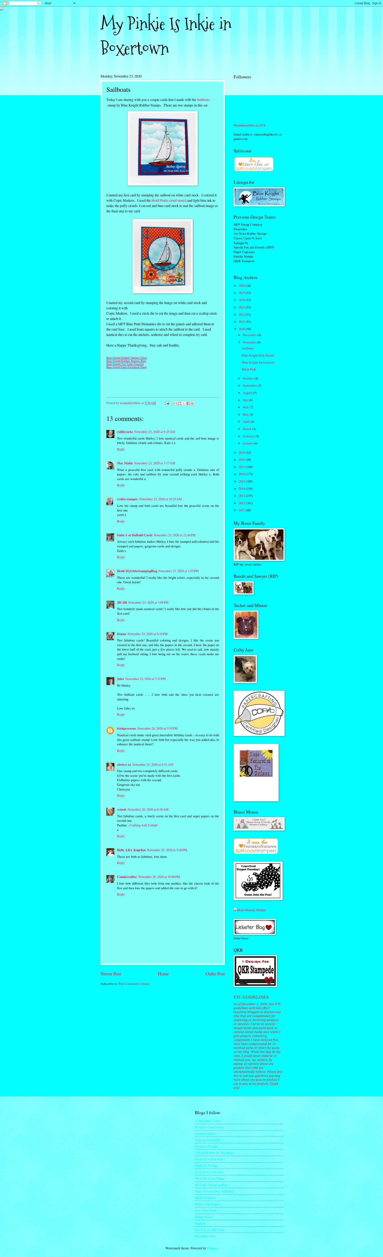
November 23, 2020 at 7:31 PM (145, 678)
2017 (242, 467)
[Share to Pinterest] (192, 403)
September (250, 385)
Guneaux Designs (206, 1146)
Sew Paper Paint (206, 1210)
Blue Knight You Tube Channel (125, 364)
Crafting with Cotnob (143, 825)
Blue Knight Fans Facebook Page (126, 367)
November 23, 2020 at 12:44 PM (174, 535)
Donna (121, 633)
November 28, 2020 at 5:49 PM (167, 850)
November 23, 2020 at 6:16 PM (147, 633)
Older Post (215, 973)
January (248, 443)
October (248, 378)
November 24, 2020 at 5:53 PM (157, 728)
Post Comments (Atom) (134, 983)
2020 (242, 329)
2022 (242, 314)
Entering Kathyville (208, 1140)
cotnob (121, 809)
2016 (242, 474)
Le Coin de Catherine (209, 1172)
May (246, 414)
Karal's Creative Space (210, 1159)
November (250, 342)
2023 (242, 307)
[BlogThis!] (179, 403)
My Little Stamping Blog (211, 1184)
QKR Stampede (205, 1197)
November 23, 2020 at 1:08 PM (148, 602)
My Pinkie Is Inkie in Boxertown (166, 36)
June (246, 407)
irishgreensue (126, 728)
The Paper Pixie (205, 1236)
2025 (242, 293)
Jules (120, 678)
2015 (242, 481)
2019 (242, 452)
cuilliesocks (125, 431)
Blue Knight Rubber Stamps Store (126, 358)
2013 (242, 495)
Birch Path (249, 369)
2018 (242, 459)
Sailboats (203, 99)
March (247, 428)
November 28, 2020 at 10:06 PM (159, 876)
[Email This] (175, 403)
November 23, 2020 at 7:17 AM (154, 463)
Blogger (212, 1248)
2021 (242, 321)
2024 (242, 300)
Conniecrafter (127, 876)
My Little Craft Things (210, 1178)
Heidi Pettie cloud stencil (169, 200)
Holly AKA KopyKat (131, 850)
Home (163, 973)
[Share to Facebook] (188, 403)
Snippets (200, 1223)
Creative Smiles (205, 1133)
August (248, 392)
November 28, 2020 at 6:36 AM (148, 809)
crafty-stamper (127, 499)
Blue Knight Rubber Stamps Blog (126, 361)
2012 (242, 503)
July (246, 400)
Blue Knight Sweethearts (258, 362)
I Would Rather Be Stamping (214, 1152)
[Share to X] (184, 403)
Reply (121, 449)
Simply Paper (203, 1216)
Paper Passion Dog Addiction (214, 1191)
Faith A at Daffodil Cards (134, 535)
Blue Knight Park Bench (258, 355)
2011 (242, 510)
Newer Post (111, 973)
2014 (242, 488)
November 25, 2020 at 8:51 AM (152, 764)
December (250, 335)
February (249, 436)
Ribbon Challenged (207, 1204)
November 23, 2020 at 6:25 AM (154, 431)
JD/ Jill (122, 602)
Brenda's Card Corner (209, 1127)
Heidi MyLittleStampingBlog (137, 571)
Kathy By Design (206, 1165)
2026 (242, 285)
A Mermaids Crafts (208, 1120)
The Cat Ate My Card (209, 1229)
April (246, 421)
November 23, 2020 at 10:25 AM (160, 499)
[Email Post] (166, 403)
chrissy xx (124, 764)
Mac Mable (125, 463)
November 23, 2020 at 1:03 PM (178, 571)
